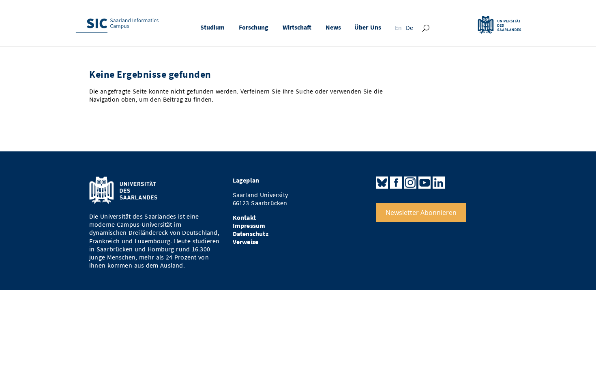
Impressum (249, 226)
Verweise (246, 242)
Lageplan (246, 180)
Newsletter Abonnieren (421, 212)
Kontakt (244, 217)
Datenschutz (250, 234)
